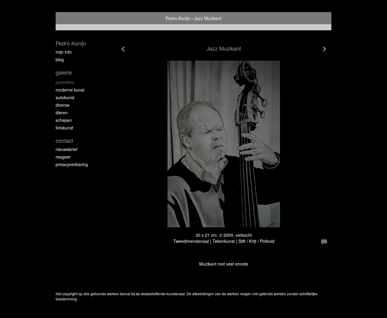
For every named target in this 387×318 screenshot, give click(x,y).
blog (60, 59)
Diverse (63, 105)
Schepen (64, 120)
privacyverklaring (72, 164)
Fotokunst (64, 128)
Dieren (62, 112)
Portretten (65, 82)
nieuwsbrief (66, 149)
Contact (64, 140)
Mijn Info (64, 52)
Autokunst (65, 97)
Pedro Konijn (178, 18)
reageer (63, 157)
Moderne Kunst (70, 90)
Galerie (64, 72)
